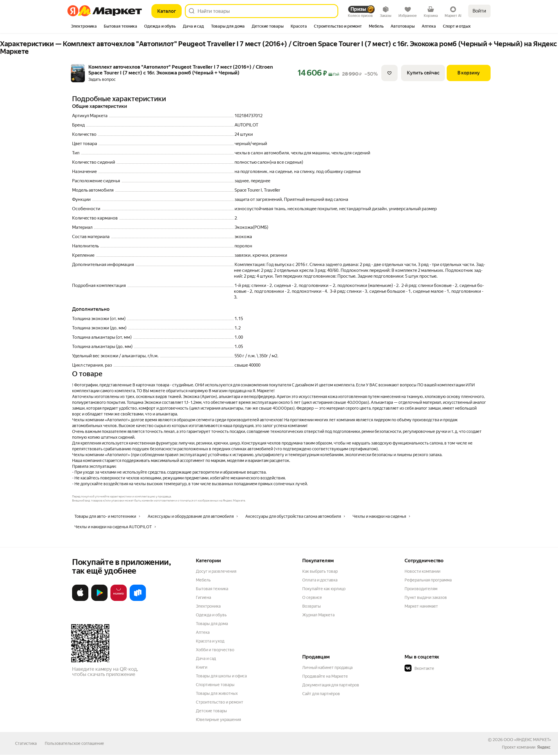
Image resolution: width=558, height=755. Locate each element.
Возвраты (311, 606)
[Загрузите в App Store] (80, 600)
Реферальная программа (428, 580)
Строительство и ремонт (219, 702)
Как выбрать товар (320, 571)
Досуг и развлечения (216, 571)
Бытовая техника (212, 588)
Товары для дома (212, 623)
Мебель (203, 580)
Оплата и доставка (319, 580)
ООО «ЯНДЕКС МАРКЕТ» (527, 739)
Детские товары (211, 710)
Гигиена (203, 597)
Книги (201, 667)
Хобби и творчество (215, 649)
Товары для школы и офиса (221, 676)
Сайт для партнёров (321, 693)
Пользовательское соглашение (74, 743)
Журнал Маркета (318, 615)
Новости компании (422, 571)
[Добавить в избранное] (389, 73)
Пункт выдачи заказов (426, 597)
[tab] (83, 27)
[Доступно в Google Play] (99, 600)
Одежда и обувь (211, 615)
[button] (445, 668)
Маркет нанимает (421, 606)
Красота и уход (210, 641)
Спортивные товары (215, 684)
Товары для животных (217, 693)
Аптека (203, 632)
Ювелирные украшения (218, 719)
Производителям (421, 588)
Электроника (208, 606)
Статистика (26, 743)
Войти (479, 11)
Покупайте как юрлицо (324, 588)
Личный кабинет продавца (327, 667)
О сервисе (312, 597)
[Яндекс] (543, 747)
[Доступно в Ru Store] (138, 600)
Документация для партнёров (330, 685)
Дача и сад (206, 658)
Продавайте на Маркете (325, 676)
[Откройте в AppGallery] (118, 600)
